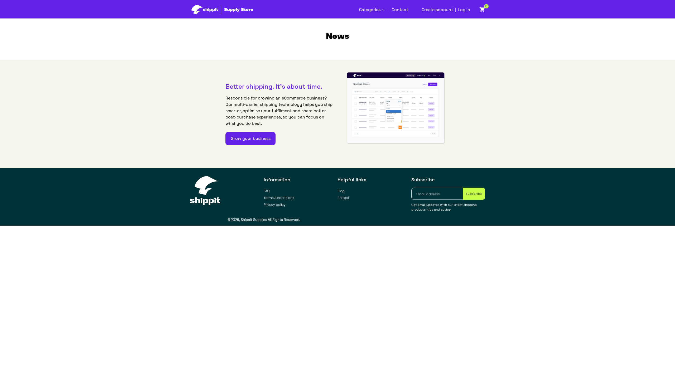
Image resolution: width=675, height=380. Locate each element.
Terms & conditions (279, 198)
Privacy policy (275, 204)
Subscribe (423, 180)
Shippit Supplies (254, 219)
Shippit (343, 198)
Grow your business (251, 138)
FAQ (267, 191)
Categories (373, 9)
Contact (400, 9)
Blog (341, 191)
